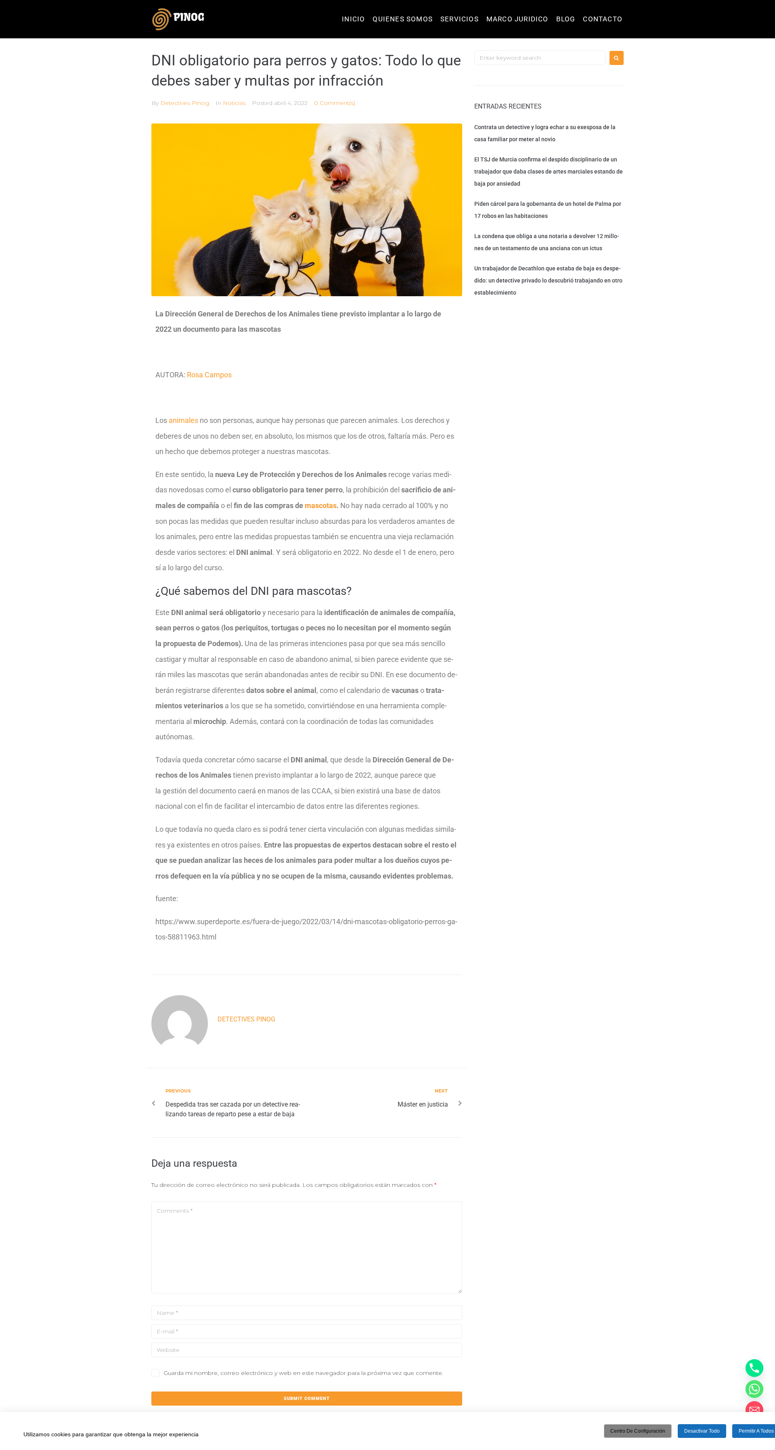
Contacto (602, 19)
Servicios (459, 19)
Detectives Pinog (184, 103)
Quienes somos (403, 19)
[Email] (754, 1410)
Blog (566, 19)
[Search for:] (539, 57)
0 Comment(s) (334, 103)
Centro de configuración (637, 1431)
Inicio (353, 19)
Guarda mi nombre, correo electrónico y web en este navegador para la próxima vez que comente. (303, 1373)
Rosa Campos (209, 374)
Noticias (234, 103)
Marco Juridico (517, 19)
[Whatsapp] (754, 1389)
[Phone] (754, 1368)
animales (184, 420)
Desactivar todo (702, 1431)
